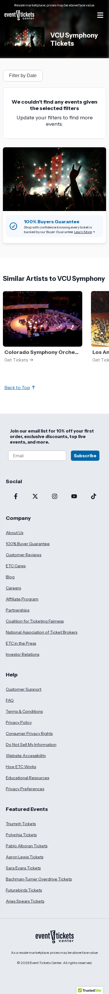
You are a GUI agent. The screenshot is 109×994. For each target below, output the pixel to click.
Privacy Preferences (25, 788)
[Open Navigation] (100, 15)
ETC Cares (16, 565)
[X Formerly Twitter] (35, 496)
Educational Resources (27, 777)
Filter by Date (23, 75)
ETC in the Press (21, 643)
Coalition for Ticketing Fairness (35, 621)
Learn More (83, 232)
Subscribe (85, 455)
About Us (14, 532)
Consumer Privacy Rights (29, 733)
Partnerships (17, 610)
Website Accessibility (26, 755)
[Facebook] (15, 496)
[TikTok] (93, 496)
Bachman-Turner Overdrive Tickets (39, 879)
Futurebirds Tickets (24, 890)
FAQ (10, 700)
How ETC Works (21, 766)
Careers (13, 588)
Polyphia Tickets (21, 834)
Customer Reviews (23, 554)
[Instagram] (54, 496)
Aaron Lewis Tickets (24, 857)
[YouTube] (74, 496)
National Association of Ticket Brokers (41, 632)
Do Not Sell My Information (31, 744)
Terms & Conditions (24, 711)
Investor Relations (22, 654)
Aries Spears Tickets (25, 901)
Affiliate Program (22, 599)
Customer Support (23, 689)
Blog (10, 577)
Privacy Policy (19, 722)
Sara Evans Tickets (23, 868)
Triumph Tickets (21, 823)
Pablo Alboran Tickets (26, 845)
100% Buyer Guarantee (28, 543)
